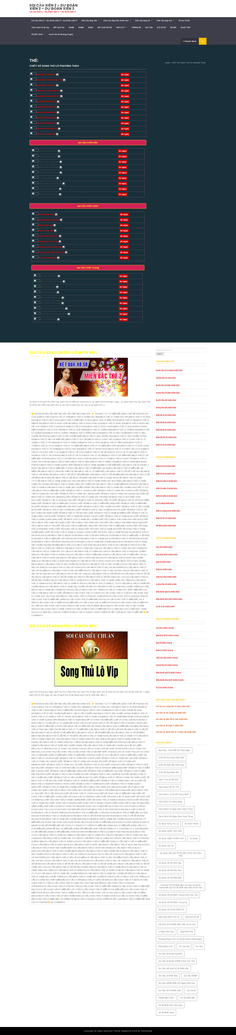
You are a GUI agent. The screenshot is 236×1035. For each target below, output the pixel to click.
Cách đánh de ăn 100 (169, 787)
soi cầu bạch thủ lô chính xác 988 (53, 835)
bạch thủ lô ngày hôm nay (57, 423)
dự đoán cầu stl (79, 822)
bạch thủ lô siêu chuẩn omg (98, 436)
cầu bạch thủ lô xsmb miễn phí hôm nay (117, 484)
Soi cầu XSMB (190, 976)
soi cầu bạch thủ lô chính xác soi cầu (59, 838)
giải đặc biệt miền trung (51, 281)
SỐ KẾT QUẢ (37, 34)
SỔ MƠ (173, 27)
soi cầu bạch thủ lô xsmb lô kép (66, 583)
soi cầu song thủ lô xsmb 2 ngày (54, 609)
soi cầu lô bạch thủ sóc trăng (87, 589)
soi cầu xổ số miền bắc (170, 990)
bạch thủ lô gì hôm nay (128, 707)
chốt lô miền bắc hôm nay (81, 755)
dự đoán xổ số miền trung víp (173, 902)
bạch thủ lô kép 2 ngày (48, 420)
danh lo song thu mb (68, 806)
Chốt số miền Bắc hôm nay (171, 765)
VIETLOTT (120, 27)
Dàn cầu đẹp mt (142, 20)
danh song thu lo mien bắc (94, 806)
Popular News (190, 41)
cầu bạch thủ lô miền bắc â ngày (55, 468)
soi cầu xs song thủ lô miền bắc (63, 626)
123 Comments (58, 902)
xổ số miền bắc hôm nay (170, 1005)
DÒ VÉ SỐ (161, 27)
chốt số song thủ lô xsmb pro (108, 532)
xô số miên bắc (187, 998)
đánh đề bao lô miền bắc (60, 828)
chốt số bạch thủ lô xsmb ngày (115, 516)
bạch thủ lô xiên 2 (61, 461)
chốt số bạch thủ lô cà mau (75, 490)
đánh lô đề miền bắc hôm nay (64, 831)
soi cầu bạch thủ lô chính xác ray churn (121, 548)
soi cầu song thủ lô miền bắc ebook (86, 599)
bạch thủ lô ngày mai (113, 423)
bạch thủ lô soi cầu (77, 439)
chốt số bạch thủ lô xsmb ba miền (106, 513)
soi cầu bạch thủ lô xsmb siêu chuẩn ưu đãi (87, 876)
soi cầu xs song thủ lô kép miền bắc (173, 706)
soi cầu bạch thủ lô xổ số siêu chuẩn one (70, 867)
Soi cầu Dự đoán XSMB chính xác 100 (177, 961)
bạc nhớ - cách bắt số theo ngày (174, 750)
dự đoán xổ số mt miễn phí (171, 909)
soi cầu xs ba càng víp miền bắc (171, 713)
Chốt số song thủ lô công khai (80, 793)
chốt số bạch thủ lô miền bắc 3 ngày (56, 503)
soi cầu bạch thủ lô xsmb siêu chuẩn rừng (61, 873)
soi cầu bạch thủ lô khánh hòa (53, 554)
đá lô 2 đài (73, 825)
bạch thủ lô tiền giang (116, 442)
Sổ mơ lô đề (184, 20)
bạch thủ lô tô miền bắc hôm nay (102, 445)
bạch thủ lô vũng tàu (121, 458)
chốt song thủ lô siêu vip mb (127, 803)
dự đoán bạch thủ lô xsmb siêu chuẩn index (93, 541)
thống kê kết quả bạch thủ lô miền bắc (122, 612)
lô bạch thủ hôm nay (85, 545)
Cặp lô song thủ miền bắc (100, 719)
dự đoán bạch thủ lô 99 (54, 535)
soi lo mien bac (116, 609)
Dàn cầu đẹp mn (164, 20)
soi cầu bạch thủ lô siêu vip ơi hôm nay (69, 860)
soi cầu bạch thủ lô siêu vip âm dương (103, 567)
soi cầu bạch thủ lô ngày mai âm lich (83, 557)
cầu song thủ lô (65, 751)
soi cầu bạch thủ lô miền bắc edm (88, 554)
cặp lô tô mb (44, 723)
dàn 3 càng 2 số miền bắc (50, 183)
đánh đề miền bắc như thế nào (90, 828)
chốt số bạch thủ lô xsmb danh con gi (116, 780)
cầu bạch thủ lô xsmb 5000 (103, 477)
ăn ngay (123, 314)
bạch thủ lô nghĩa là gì (55, 426)
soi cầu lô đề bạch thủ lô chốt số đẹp (87, 879)
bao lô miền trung (48, 292)
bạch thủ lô (45, 417)
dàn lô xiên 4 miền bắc (49, 172)
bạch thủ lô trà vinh (69, 449)
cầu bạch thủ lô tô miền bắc (89, 471)
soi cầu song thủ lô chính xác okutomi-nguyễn (77, 883)
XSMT (90, 27)
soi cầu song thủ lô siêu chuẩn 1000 (60, 895)
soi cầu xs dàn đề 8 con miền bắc (172, 719)
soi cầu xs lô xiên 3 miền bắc (169, 725)
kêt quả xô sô (192, 917)
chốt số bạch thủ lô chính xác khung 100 (117, 493)
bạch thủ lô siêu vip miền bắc (50, 439)
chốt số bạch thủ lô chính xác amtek (73, 493)
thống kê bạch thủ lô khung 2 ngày (81, 612)
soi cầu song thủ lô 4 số (114, 593)
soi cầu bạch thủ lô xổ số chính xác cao (103, 577)
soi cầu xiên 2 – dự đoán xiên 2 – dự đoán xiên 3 (54, 7)
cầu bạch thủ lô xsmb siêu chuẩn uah (115, 487)
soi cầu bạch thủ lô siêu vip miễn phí (67, 570)
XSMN (81, 27)
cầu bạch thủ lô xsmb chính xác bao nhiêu (99, 481)
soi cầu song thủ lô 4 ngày (86, 593)
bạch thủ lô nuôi (77, 426)
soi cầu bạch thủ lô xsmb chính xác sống (108, 580)
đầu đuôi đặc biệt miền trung (54, 314)
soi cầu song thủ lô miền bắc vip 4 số (59, 889)
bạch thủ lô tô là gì (46, 445)
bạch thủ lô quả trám (74, 429)
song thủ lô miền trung (50, 303)
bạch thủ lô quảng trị (60, 433)
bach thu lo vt (101, 458)
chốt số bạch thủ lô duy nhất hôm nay (99, 764)
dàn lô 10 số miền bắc (48, 189)
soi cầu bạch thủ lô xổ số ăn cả (59, 863)
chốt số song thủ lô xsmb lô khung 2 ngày (68, 532)
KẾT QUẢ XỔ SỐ (105, 27)
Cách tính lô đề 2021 (169, 779)
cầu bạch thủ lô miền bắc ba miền (120, 726)
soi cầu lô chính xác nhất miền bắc (124, 589)
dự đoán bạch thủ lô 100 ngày (97, 809)
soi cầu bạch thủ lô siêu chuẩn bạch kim (59, 851)
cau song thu (48, 751)
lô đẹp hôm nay (166, 931)
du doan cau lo (117, 806)
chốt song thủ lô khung (62, 803)
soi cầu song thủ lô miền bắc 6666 (98, 886)
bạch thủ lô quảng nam (126, 429)
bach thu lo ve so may (122, 452)
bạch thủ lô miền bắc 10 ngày (77, 420)
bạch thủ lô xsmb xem (89, 465)
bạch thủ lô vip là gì (73, 455)
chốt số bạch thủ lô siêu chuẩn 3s (96, 506)
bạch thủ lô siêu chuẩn (114, 433)
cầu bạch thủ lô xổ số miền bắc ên (109, 474)
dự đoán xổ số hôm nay (170, 870)
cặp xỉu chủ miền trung (51, 297)
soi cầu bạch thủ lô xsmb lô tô (101, 583)
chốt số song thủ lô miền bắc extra (112, 525)
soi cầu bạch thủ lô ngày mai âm (87, 844)
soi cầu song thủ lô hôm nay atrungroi (86, 596)
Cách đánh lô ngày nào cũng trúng (176, 809)
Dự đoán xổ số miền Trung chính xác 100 (178, 895)
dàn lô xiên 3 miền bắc (49, 167)
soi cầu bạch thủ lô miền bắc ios (125, 554)
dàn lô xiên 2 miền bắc (49, 162)
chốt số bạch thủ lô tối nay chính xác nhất (116, 777)
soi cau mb (184, 946)
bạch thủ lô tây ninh (45, 442)
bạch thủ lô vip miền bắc (117, 455)
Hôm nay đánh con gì (169, 917)
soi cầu (199, 946)
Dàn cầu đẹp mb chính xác (116, 20)
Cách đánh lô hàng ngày (171, 801)
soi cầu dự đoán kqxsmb (170, 954)
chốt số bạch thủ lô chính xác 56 (113, 758)
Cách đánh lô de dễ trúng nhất (173, 794)
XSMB (71, 27)
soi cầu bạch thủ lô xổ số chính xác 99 (59, 577)
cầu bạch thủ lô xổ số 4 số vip (122, 471)
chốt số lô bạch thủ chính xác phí (84, 522)
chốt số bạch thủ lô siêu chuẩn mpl (56, 509)
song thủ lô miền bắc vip (49, 899)
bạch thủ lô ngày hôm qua (87, 423)
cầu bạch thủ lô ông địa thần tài (55, 471)
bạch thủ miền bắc (111, 465)
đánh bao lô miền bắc (119, 825)
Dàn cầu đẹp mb (89, 20)
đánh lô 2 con (115, 828)
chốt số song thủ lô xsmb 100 (100, 529)
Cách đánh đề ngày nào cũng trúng (176, 816)
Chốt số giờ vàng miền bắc (171, 757)
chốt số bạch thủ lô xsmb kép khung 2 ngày (74, 516)
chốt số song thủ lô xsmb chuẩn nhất (65, 799)
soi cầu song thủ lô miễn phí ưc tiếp (66, 892)
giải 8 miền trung (48, 287)
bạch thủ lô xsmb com (103, 461)
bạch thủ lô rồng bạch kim (87, 433)
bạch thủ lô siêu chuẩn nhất (67, 436)
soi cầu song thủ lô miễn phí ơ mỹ (97, 602)
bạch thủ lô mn (127, 420)
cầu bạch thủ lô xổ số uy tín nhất (69, 477)
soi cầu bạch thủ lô (126, 545)
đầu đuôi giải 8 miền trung (52, 308)
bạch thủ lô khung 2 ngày (61, 34)
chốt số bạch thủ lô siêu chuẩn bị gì (103, 774)
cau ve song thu (126, 751)
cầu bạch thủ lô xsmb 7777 (123, 735)
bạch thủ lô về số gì (98, 452)
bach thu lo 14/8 (61, 417)
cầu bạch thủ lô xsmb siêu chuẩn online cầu (71, 487)
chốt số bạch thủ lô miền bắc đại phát (56, 506)
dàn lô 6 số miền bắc (48, 151)
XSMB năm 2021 (166, 998)
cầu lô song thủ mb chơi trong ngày (107, 748)
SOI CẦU (149, 27)
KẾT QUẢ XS (58, 27)
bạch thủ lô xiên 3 (81, 461)
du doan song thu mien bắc (66, 809)
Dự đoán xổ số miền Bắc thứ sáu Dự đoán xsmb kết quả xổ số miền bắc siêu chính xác (180, 886)
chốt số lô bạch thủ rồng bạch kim (122, 522)
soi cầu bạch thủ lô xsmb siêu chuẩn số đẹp (69, 586)
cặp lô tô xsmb (60, 723)
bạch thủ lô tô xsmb (47, 449)
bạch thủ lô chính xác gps (114, 417)
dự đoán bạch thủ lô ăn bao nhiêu (86, 535)
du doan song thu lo (169, 824)
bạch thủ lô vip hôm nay (48, 455)
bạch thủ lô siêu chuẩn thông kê (116, 713)
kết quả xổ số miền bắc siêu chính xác (177, 924)
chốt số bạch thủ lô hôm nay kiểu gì (91, 500)
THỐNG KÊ (136, 27)
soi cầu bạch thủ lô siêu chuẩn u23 (105, 564)
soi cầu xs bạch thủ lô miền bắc (63, 352)
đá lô (64, 825)
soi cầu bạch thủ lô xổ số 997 (104, 573)
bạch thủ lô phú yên (51, 429)
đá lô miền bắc (99, 825)
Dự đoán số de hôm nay (170, 863)
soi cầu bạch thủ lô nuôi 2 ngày (94, 561)
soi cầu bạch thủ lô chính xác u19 (88, 551)
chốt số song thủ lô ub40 (69, 529)
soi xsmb (191, 990)
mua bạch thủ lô (106, 545)
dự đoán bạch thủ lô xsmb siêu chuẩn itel (105, 819)
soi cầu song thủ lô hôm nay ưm (126, 596)
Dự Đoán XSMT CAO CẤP (170, 831)
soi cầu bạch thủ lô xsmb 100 (70, 580)
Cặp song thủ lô (78, 723)
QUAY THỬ (185, 27)
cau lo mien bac (44, 748)
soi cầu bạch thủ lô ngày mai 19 (52, 844)
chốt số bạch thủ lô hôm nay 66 (53, 500)
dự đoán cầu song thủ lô (55, 822)
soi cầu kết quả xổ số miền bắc (174, 968)
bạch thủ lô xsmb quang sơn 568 (59, 465)
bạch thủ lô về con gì (74, 452)
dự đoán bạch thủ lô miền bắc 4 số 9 (126, 535)
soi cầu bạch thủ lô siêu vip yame (70, 573)
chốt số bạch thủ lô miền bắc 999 (95, 503)
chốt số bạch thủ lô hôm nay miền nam (100, 767)
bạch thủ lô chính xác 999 (85, 417)
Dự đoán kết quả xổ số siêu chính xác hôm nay (181, 854)
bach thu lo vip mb (94, 455)
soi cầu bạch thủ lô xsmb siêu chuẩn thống (116, 586)
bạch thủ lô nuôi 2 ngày (100, 426)
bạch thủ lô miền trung (106, 420)
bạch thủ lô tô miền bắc (70, 445)
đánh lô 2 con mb (133, 828)
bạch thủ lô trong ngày (94, 449)
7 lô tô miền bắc (113, 413)
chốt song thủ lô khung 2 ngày (94, 803)
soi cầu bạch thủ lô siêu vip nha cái (106, 570)
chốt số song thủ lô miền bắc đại (73, 525)
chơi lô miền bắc (58, 755)
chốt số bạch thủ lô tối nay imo (70, 513)
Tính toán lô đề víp (40, 27)
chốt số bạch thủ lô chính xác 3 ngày (112, 490)
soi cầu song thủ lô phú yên (55, 605)
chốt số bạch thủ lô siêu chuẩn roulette (98, 509)
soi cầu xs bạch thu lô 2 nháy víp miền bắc (176, 732)
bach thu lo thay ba (92, 442)
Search (160, 354)
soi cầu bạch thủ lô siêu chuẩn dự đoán (63, 564)
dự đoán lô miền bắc (100, 822)
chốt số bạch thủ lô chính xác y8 (83, 497)
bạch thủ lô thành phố (69, 442)
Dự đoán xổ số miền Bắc (48, 825)
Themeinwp (146, 1031)
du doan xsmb (192, 824)
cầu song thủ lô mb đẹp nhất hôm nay (96, 751)
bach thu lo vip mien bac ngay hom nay (72, 458)
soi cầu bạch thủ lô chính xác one (79, 548)
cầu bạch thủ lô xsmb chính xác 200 (56, 481)
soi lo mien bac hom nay (48, 612)
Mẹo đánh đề (186, 931)
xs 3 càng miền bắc (47, 178)
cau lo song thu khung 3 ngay (69, 748)
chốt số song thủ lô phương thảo (81, 796)
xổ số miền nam (166, 1012)
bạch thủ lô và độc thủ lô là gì (125, 449)
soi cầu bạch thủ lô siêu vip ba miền (66, 857)
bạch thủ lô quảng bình (100, 429)
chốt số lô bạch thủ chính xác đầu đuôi (120, 519)
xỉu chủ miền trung (49, 276)
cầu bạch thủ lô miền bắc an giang (93, 468)
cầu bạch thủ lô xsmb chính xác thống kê (72, 484)
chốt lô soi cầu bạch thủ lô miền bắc (116, 755)
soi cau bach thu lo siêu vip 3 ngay (63, 567)
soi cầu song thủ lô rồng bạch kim (90, 605)
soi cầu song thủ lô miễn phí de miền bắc (57, 602)
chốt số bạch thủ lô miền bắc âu (99, 771)
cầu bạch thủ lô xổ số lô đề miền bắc (69, 474)
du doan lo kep (134, 806)
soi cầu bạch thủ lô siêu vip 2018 (65, 854)
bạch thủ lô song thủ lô (101, 439)
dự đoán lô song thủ (124, 822)
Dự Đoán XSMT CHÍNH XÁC (171, 838)
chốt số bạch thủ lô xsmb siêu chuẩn (78, 519)
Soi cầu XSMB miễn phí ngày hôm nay (177, 983)
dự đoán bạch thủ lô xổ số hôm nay (124, 538)
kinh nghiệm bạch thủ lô (60, 545)
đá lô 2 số (85, 825)
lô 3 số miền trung (48, 319)
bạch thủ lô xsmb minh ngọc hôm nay (123, 716)
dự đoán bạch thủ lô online (89, 538)
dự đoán (194, 838)
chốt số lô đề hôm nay (50, 793)
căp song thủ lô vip (98, 723)
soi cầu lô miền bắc (168, 976)
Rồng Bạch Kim (166, 946)
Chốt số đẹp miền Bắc (169, 772)
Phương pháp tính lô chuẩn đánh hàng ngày (180, 939)
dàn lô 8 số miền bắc (48, 156)
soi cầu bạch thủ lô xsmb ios (70, 870)
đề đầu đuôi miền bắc (48, 194)
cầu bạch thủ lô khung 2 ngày (125, 723)
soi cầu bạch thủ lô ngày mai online (56, 561)
